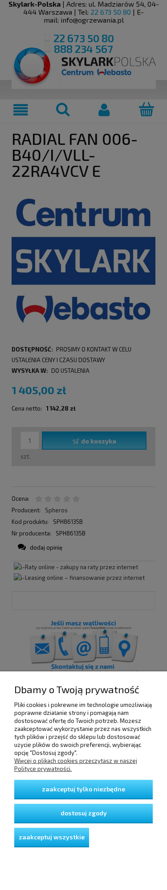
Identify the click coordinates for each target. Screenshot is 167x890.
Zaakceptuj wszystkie (52, 837)
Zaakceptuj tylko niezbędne (83, 789)
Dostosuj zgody (84, 813)
